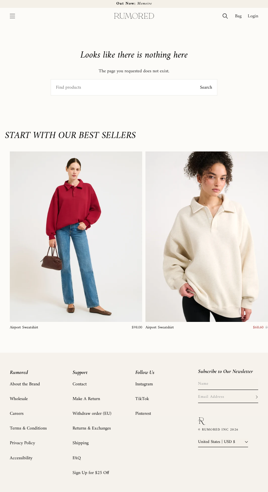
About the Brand (25, 384)
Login (254, 16)
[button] (12, 16)
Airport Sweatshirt (24, 327)
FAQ (77, 458)
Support (80, 372)
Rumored (19, 372)
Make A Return (86, 399)
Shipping (81, 443)
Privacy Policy (22, 443)
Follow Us (144, 372)
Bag (239, 16)
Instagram (144, 384)
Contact (80, 384)
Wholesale (19, 399)
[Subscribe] (256, 397)
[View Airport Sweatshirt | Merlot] (76, 236)
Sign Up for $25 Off (91, 473)
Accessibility (21, 458)
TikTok (142, 399)
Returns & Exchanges (92, 428)
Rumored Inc (215, 429)
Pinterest (143, 414)
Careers (17, 414)
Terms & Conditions (28, 428)
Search (206, 87)
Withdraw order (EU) (92, 414)
